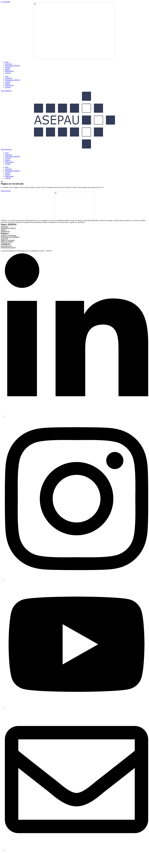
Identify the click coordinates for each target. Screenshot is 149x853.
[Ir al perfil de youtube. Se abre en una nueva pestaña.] (76, 707)
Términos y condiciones (8, 235)
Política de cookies (7, 242)
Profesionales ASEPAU (12, 65)
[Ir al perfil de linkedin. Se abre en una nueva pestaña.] (76, 416)
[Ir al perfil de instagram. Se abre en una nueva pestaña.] (76, 580)
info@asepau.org (6, 246)
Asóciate (7, 67)
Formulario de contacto (8, 247)
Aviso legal (4, 238)
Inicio (7, 62)
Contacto (8, 73)
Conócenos (8, 64)
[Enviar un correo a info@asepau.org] (76, 850)
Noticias (7, 69)
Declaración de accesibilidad (10, 237)
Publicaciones (9, 71)
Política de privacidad (8, 240)
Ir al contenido (5, 2)
